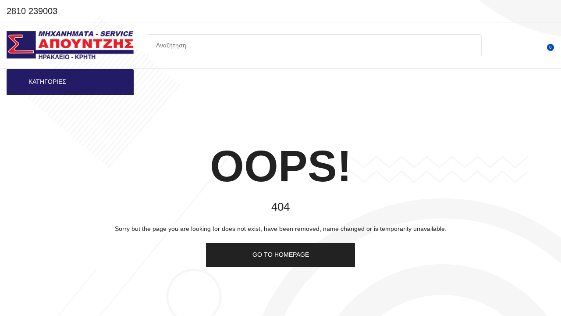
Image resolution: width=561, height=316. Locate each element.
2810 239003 (32, 11)
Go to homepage (280, 254)
